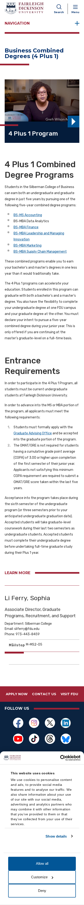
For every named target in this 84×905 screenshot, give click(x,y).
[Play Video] (73, 121)
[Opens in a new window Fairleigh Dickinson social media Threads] (50, 739)
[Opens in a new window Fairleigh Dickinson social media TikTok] (34, 739)
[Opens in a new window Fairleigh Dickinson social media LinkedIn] (66, 723)
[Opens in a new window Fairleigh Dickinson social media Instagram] (34, 723)
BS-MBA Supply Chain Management (40, 252)
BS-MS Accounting (28, 215)
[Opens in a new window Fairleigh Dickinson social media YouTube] (18, 739)
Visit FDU (69, 694)
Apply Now (17, 694)
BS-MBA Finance (26, 227)
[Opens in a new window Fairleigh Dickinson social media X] (50, 723)
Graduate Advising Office (33, 433)
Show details (56, 836)
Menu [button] (75, 12)
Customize (39, 877)
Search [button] (59, 12)
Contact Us (44, 694)
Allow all (42, 863)
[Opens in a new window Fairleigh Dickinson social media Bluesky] (66, 739)
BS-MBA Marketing (28, 245)
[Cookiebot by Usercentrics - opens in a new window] (60, 758)
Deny (42, 891)
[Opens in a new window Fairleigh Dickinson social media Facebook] (18, 723)
